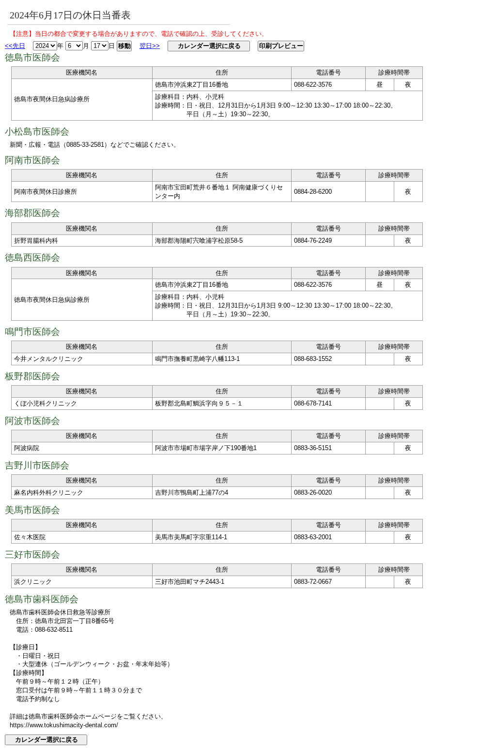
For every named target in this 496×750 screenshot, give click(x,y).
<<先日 (15, 45)
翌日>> (150, 45)
